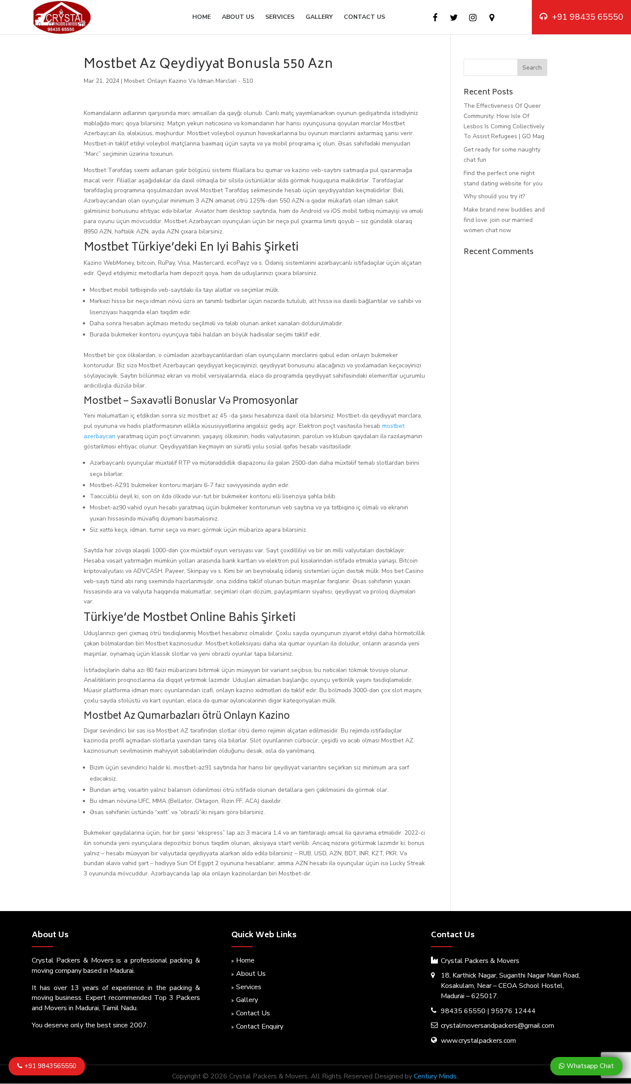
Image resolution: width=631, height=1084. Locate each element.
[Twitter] (454, 18)
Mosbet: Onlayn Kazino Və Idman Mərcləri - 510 (188, 81)
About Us (238, 17)
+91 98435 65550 (587, 17)
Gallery (319, 17)
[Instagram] (472, 18)
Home (201, 17)
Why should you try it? (494, 196)
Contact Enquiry (259, 1026)
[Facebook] (435, 18)
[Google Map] (491, 18)
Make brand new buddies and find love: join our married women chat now (504, 220)
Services (279, 17)
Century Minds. (436, 1076)
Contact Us (364, 17)
